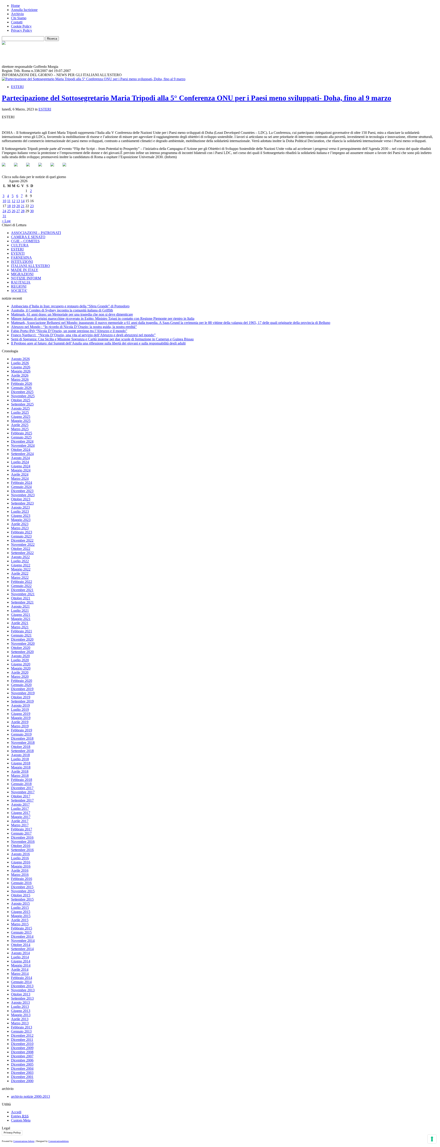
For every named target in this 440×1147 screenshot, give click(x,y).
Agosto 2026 (20, 359)
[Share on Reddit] (31, 168)
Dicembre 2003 (22, 1073)
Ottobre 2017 (20, 796)
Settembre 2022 (22, 553)
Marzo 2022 (20, 577)
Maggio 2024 (20, 470)
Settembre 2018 (22, 751)
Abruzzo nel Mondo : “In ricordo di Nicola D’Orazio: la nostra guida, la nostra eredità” (74, 327)
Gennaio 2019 (21, 734)
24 (4, 211)
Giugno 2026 (20, 367)
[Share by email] (68, 168)
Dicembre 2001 (22, 1077)
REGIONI (18, 286)
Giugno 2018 (20, 763)
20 (18, 206)
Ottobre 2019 (20, 697)
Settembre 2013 (22, 998)
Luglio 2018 (20, 759)
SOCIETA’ (19, 290)
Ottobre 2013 (20, 994)
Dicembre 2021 (22, 590)
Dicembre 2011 (22, 1040)
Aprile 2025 (19, 425)
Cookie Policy (21, 26)
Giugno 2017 (20, 813)
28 (23, 211)
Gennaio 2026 (21, 388)
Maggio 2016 (20, 866)
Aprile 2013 (19, 1019)
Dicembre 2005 (22, 1064)
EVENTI (18, 253)
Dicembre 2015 (22, 887)
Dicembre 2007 (22, 1056)
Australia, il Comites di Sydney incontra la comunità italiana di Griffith (62, 310)
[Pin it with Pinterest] (43, 168)
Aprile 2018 (19, 771)
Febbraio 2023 (21, 532)
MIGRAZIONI (22, 274)
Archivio (17, 14)
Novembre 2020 (23, 643)
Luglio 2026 (20, 363)
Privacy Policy (21, 30)
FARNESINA (21, 257)
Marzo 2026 (20, 379)
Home (15, 6)
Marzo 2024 (20, 478)
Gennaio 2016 (21, 883)
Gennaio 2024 (21, 487)
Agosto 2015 (20, 903)
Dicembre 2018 (22, 738)
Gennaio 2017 (21, 833)
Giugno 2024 (20, 466)
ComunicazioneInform (58, 1141)
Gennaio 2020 (21, 685)
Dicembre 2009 (22, 1048)
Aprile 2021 (19, 623)
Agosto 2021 (20, 606)
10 (4, 201)
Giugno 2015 (20, 912)
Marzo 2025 (20, 429)
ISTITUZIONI (22, 262)
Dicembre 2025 (22, 392)
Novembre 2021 (23, 594)
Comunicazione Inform (23, 1141)
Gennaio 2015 (21, 932)
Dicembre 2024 (22, 441)
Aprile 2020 (19, 672)
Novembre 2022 (23, 544)
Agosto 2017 (20, 804)
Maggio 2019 (20, 718)
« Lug (6, 221)
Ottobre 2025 (20, 400)
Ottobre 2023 (20, 499)
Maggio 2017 (20, 817)
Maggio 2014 (20, 965)
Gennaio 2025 (21, 437)
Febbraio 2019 (21, 730)
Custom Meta (20, 1120)
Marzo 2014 (20, 974)
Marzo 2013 (20, 1023)
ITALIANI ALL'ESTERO (30, 266)
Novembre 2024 (23, 445)
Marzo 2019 (20, 726)
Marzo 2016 (20, 875)
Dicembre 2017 (22, 788)
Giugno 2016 (20, 862)
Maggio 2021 (20, 619)
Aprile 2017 (19, 821)
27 (18, 211)
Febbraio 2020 (21, 681)
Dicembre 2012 (22, 1035)
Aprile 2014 (19, 969)
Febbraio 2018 (21, 780)
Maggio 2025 (20, 421)
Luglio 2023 (20, 511)
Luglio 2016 (20, 858)
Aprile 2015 (19, 920)
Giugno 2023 (20, 516)
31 (4, 216)
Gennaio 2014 (21, 982)
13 (18, 201)
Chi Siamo (18, 18)
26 (13, 211)
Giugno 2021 (20, 615)
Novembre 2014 (23, 941)
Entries (20, 1116)
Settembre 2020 (22, 652)
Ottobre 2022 (20, 549)
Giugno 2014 (20, 961)
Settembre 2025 (22, 404)
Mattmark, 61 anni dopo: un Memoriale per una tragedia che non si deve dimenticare (72, 314)
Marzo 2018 (20, 776)
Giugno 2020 (20, 664)
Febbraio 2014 (21, 978)
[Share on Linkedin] (55, 168)
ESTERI (17, 87)
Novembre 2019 (23, 693)
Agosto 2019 (20, 705)
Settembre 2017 (22, 800)
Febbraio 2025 (21, 433)
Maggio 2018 (20, 767)
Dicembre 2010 (22, 1044)
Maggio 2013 (20, 1015)
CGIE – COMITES (25, 241)
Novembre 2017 (23, 792)
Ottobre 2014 (20, 945)
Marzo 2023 (20, 528)
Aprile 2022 (19, 573)
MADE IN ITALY (24, 270)
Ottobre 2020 (20, 648)
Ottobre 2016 (20, 846)
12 (13, 201)
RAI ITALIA (20, 282)
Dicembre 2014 (22, 936)
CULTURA (20, 245)
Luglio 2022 (20, 561)
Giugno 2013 (20, 1011)
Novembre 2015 (23, 891)
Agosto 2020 (20, 656)
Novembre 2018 (23, 742)
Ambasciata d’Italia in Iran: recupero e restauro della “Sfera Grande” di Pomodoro (70, 306)
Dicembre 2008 (22, 1052)
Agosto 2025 (20, 408)
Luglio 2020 (20, 660)
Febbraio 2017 (21, 829)
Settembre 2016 (22, 850)
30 (32, 211)
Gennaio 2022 (21, 586)
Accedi (16, 1112)
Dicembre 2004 (22, 1068)
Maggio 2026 (20, 371)
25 (9, 211)
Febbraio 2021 (21, 631)
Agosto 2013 (20, 1002)
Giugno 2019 (20, 714)
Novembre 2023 (23, 495)
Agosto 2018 (20, 755)
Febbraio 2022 (21, 582)
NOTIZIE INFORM (26, 278)
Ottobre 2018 (20, 747)
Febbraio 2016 (21, 879)
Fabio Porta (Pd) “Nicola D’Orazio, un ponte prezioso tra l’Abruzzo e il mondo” (69, 331)
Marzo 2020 (20, 676)
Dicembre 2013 (22, 986)
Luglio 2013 (20, 1007)
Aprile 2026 (19, 375)
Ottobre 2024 (20, 450)
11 (9, 201)
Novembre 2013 (23, 990)
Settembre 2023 (22, 503)
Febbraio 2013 (21, 1027)
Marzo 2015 (20, 924)
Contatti (16, 22)
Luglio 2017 (20, 809)
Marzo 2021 (20, 627)
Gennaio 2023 (21, 536)
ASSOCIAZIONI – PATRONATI (36, 233)
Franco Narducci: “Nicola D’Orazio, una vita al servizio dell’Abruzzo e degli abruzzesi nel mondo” (83, 335)
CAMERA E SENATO (28, 237)
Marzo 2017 (20, 825)
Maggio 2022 (20, 569)
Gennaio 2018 (21, 784)
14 (23, 201)
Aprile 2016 (19, 870)
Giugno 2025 (20, 417)
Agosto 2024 (20, 458)
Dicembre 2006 (22, 1060)
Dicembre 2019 (22, 689)
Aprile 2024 (19, 474)
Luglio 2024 (20, 462)
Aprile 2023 (19, 524)
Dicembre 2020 (22, 639)
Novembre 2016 (23, 842)
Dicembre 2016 (22, 837)
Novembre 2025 (23, 396)
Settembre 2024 (22, 454)
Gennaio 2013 (21, 1031)
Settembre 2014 (22, 949)
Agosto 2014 (20, 953)
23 (32, 206)
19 (13, 206)
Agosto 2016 (20, 854)
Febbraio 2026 (21, 384)
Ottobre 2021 (20, 598)
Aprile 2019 (19, 722)
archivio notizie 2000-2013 (30, 1096)
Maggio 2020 (20, 668)
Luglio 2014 (20, 957)
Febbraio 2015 (21, 928)
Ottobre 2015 (20, 895)
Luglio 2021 (20, 610)
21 (23, 206)
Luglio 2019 (20, 709)
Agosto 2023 (20, 507)
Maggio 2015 (20, 916)
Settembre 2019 (22, 701)
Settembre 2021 (22, 602)
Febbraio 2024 (21, 483)
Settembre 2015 (22, 899)
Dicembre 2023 (22, 491)
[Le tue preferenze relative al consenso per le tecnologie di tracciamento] (432, 1139)
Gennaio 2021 (21, 635)
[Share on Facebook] (7, 168)
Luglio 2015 (20, 908)
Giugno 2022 (20, 565)
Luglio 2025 (20, 412)
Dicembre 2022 (22, 540)
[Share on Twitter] (19, 168)
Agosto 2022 (20, 557)
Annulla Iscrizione (24, 10)
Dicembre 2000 (22, 1081)
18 (9, 206)
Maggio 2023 (20, 520)
